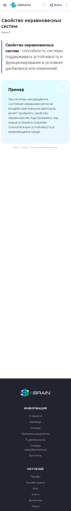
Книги (35, 494)
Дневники (35, 500)
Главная (20, 5)
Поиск (35, 506)
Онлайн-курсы (35, 482)
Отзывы (36, 427)
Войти (58, 5)
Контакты (35, 455)
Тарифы (35, 476)
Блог (35, 488)
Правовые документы (35, 433)
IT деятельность (35, 439)
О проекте (35, 416)
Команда (35, 421)
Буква (5, 32)
